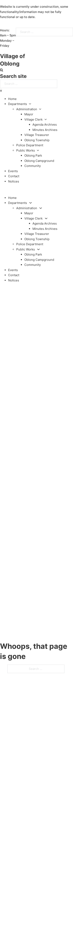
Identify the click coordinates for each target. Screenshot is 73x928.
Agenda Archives (44, 124)
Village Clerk (33, 119)
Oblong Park (33, 155)
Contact (13, 176)
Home (12, 99)
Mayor (28, 114)
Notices (13, 181)
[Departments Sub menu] (30, 103)
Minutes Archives (44, 130)
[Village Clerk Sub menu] (46, 119)
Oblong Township (36, 140)
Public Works (25, 150)
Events (13, 171)
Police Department (29, 145)
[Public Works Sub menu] (38, 150)
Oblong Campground (39, 161)
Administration (26, 109)
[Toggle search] (1, 70)
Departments (17, 104)
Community (32, 166)
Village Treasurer (36, 135)
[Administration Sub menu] (40, 109)
